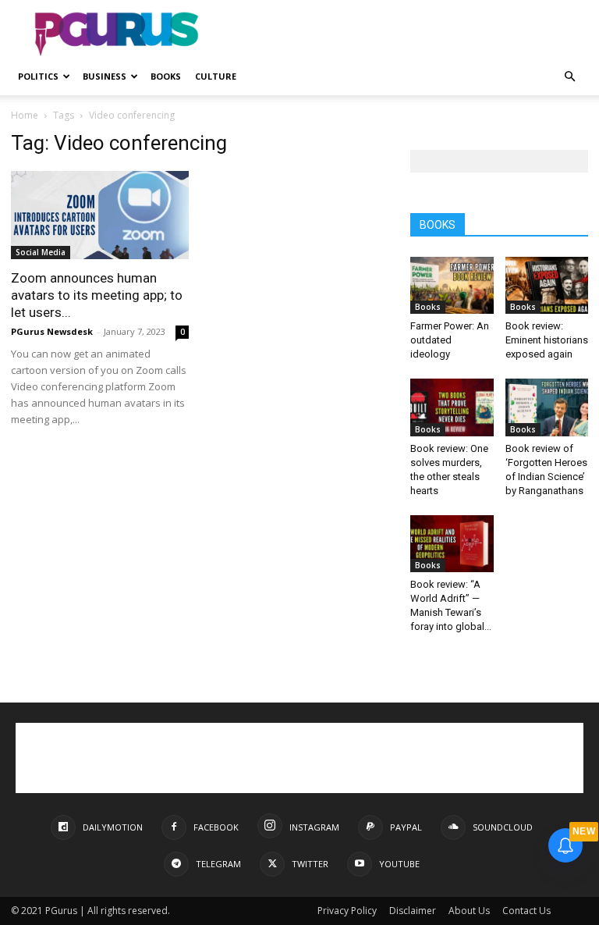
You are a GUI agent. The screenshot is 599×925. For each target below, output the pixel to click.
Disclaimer (412, 910)
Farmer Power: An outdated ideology (449, 340)
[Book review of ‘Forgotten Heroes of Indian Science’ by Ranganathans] (547, 407)
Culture (215, 76)
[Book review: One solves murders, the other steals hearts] (452, 407)
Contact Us (526, 910)
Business (104, 76)
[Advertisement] (404, 34)
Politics (38, 76)
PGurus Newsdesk (52, 331)
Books (166, 76)
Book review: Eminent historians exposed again (546, 340)
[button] (569, 76)
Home (24, 115)
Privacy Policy (347, 910)
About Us (469, 910)
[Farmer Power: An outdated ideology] (452, 285)
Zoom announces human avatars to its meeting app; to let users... (97, 295)
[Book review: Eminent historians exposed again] (547, 285)
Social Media (41, 252)
